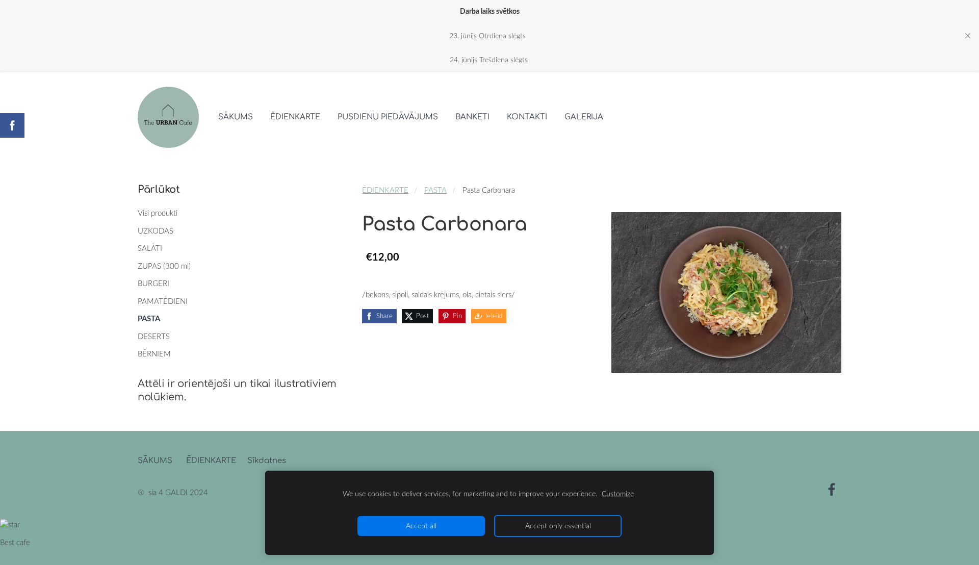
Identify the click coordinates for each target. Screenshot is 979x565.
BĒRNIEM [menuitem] (154, 353)
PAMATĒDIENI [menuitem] (163, 301)
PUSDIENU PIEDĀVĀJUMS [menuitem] (388, 117)
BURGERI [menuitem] (153, 283)
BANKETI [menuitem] (472, 117)
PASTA (435, 190)
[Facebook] (831, 489)
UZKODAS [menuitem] (155, 230)
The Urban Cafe (26, 560)
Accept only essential (558, 525)
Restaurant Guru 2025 (56, 524)
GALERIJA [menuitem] (583, 117)
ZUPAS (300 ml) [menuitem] (164, 266)
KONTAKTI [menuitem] (527, 117)
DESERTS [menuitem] (154, 336)
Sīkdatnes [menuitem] (266, 460)
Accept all (421, 525)
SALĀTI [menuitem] (150, 248)
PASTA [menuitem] (149, 318)
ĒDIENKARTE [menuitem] (295, 117)
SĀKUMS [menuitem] (235, 117)
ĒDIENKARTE (385, 190)
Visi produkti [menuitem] (157, 213)
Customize (618, 493)
